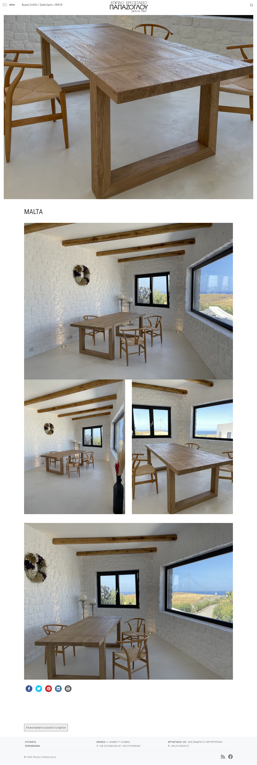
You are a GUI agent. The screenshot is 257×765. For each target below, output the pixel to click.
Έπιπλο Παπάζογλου (44, 757)
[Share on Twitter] (38, 691)
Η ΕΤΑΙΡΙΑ (30, 741)
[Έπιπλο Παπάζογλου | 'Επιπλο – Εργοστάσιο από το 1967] (128, 6)
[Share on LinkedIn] (58, 691)
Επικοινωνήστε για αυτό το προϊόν (46, 727)
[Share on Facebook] (29, 691)
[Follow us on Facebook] (230, 756)
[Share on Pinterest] (48, 691)
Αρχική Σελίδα (29, 4)
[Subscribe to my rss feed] (223, 756)
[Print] (68, 691)
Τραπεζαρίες (46, 4)
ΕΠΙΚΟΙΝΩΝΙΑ (32, 745)
